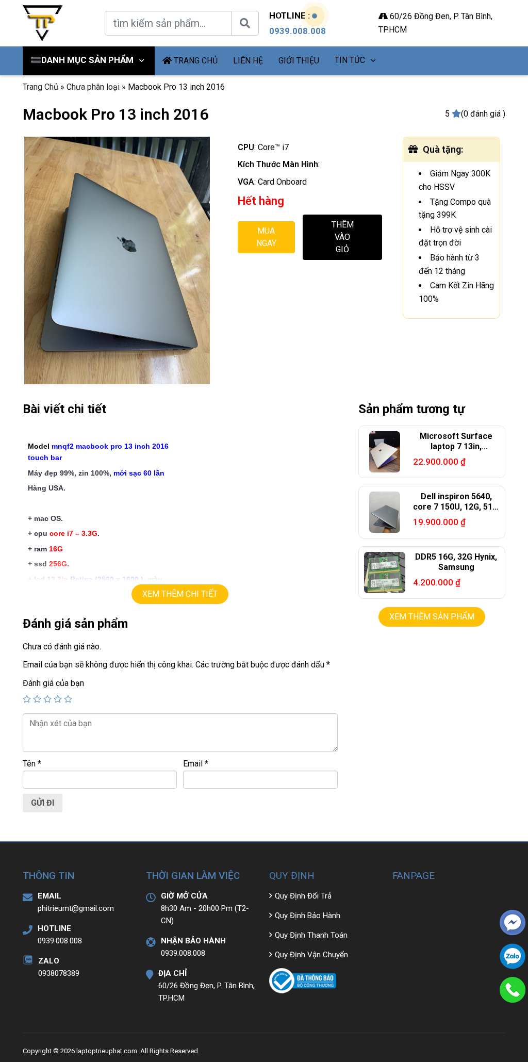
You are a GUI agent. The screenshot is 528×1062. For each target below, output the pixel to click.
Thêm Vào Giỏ (343, 237)
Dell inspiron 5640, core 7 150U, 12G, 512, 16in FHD (456, 507)
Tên (32, 764)
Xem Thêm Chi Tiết (180, 594)
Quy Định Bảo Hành (307, 915)
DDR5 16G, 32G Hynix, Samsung (456, 562)
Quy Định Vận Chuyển (311, 954)
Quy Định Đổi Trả (303, 896)
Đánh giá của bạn (53, 683)
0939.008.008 (297, 31)
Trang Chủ (40, 87)
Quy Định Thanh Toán (311, 935)
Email (195, 764)
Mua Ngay (266, 237)
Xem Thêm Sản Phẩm (431, 617)
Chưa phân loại (93, 87)
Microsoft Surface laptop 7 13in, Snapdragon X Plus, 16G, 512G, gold (456, 452)
